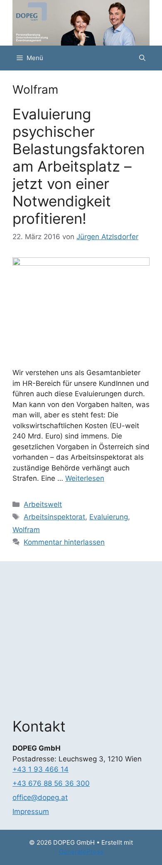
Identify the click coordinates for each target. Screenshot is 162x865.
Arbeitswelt (43, 504)
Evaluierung (108, 517)
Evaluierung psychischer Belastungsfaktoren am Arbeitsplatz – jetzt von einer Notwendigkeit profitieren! (78, 166)
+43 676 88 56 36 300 (51, 783)
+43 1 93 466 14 (40, 769)
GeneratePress (81, 851)
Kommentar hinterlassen (64, 542)
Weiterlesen (84, 478)
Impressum (30, 811)
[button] (142, 58)
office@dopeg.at (40, 797)
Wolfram (26, 530)
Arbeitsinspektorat (54, 517)
